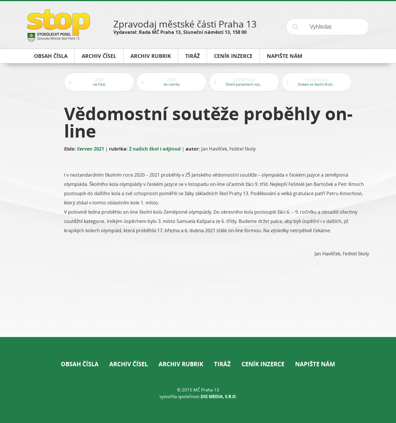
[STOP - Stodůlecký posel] (58, 39)
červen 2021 (90, 149)
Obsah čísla (80, 364)
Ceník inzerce (262, 364)
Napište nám (315, 364)
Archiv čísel (128, 364)
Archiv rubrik (181, 364)
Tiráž (222, 364)
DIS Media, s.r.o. (219, 396)
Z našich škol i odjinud (155, 149)
